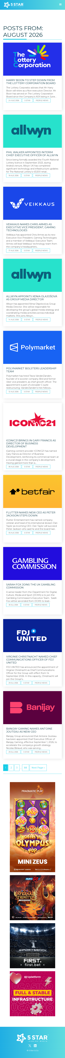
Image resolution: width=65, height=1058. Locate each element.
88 (25, 767)
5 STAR (27, 100)
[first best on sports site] (32, 924)
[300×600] (32, 783)
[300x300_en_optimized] (32, 972)
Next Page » (38, 767)
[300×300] (32, 876)
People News (42, 100)
